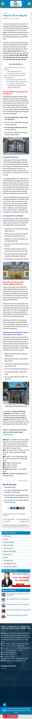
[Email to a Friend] (17, 508)
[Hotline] (4, 716)
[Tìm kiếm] (29, 3)
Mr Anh (17, 18)
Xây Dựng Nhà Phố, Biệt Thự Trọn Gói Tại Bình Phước (18, 594)
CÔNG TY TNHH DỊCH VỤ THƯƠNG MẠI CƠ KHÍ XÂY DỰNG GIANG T (14, 432)
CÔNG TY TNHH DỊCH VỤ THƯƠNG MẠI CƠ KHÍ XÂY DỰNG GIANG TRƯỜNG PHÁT (17, 85)
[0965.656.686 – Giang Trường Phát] (16, 4)
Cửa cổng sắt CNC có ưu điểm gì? (16, 73)
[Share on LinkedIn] (23, 508)
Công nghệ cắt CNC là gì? (14, 71)
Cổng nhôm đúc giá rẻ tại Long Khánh (17, 615)
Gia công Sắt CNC (10, 487)
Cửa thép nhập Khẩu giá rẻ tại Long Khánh (18, 610)
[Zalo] (4, 710)
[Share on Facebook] (11, 508)
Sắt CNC (5, 13)
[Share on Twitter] (14, 508)
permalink (5, 515)
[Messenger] (4, 704)
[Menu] (2, 3)
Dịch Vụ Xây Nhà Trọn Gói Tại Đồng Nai (18, 604)
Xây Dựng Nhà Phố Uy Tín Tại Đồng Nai (18, 599)
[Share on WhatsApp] (8, 508)
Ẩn (21, 64)
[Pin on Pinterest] (20, 508)
